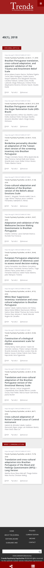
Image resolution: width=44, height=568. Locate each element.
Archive (32, 538)
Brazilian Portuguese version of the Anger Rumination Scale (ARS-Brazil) (22, 109)
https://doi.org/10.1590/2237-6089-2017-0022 (17, 250)
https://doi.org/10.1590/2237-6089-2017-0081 (17, 330)
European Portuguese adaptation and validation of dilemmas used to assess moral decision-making (22, 261)
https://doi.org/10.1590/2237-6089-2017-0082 (17, 288)
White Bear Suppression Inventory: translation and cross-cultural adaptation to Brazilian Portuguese (21, 300)
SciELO (15, 92)
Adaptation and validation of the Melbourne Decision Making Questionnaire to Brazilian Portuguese (22, 226)
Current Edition (32, 535)
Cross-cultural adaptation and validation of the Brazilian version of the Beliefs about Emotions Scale (20, 189)
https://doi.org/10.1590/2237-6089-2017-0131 (17, 369)
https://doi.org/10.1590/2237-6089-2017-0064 (17, 177)
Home (12, 531)
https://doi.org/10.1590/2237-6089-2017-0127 (17, 408)
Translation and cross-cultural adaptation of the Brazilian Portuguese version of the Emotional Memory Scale (20, 381)
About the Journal (11, 535)
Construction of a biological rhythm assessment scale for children (20, 341)
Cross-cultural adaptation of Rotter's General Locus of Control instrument (22, 419)
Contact (32, 542)
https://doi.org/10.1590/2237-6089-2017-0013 (17, 55)
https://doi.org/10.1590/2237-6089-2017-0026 (17, 101)
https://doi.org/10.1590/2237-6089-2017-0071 (17, 135)
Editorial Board (12, 539)
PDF (7, 92)
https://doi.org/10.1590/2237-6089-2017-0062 (17, 214)
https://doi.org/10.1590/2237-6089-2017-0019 (17, 451)
